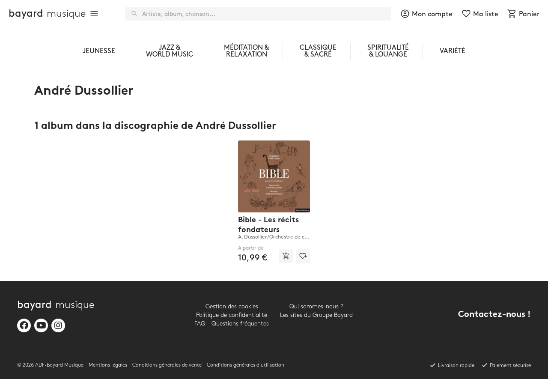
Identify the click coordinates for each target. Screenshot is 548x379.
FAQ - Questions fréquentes (231, 323)
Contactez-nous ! (494, 315)
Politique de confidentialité (231, 315)
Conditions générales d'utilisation (245, 365)
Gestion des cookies (232, 306)
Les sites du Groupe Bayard (316, 315)
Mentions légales (108, 365)
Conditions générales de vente (167, 365)
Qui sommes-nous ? (316, 306)
